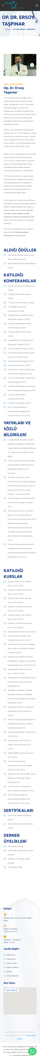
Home (7, 29)
